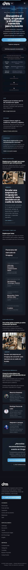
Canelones (4, 510)
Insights (3, 537)
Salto (3, 517)
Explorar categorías (14, 44)
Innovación (4, 528)
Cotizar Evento (5, 555)
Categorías (4, 548)
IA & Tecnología (6, 535)
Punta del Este (5, 508)
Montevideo (5, 505)
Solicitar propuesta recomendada (14, 49)
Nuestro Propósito (6, 552)
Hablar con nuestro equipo (10, 151)
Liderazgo (4, 525)
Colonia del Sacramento (8, 512)
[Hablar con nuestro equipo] (25, 563)
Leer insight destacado (14, 39)
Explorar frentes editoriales (10, 131)
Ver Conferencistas (20, 464)
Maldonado (4, 515)
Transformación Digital (7, 532)
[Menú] (25, 3)
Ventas (3, 530)
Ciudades (4, 550)
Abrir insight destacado (9, 111)
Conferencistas (5, 545)
